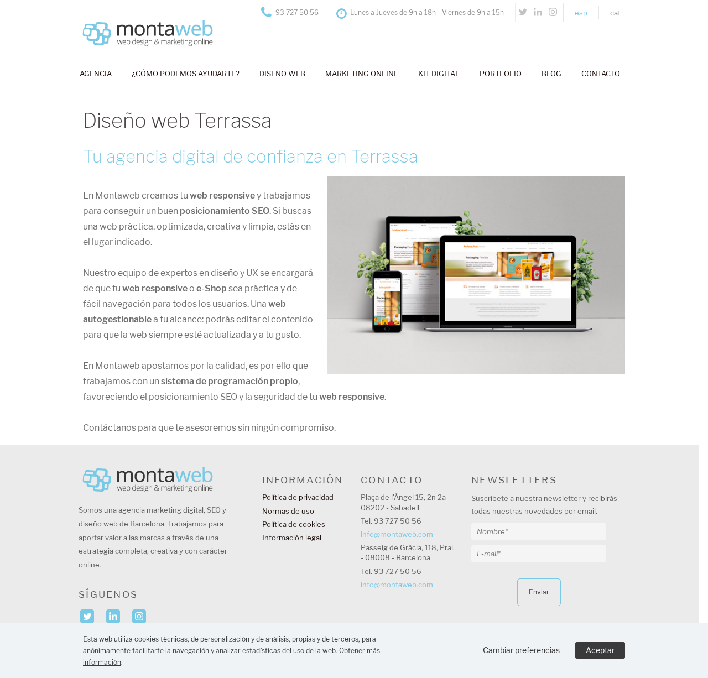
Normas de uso (288, 511)
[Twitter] (523, 12)
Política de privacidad (298, 497)
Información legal (291, 537)
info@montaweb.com (397, 534)
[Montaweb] (142, 22)
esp (581, 12)
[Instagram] (552, 12)
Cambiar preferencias (521, 650)
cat (615, 12)
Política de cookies (293, 524)
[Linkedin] (538, 12)
